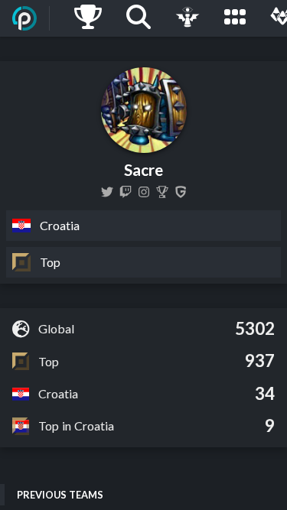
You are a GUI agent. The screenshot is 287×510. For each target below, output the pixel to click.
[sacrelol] (144, 192)
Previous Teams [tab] (60, 495)
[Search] (138, 18)
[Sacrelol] (125, 192)
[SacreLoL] (107, 192)
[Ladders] (88, 18)
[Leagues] (235, 18)
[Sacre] (162, 192)
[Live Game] (187, 18)
